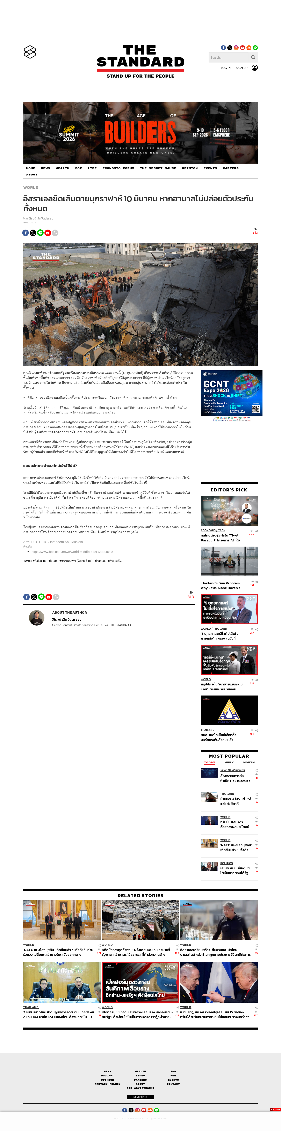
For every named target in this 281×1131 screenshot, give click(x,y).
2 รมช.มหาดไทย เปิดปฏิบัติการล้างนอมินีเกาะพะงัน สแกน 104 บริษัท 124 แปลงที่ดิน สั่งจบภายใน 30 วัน (58, 1014)
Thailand (220, 628)
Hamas (101, 561)
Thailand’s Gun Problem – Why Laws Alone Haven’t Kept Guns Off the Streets (222, 585)
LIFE (92, 168)
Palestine (40, 561)
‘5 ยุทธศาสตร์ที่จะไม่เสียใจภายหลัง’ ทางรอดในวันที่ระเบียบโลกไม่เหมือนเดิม (219, 636)
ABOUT (31, 174)
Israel (53, 561)
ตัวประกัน (115, 561)
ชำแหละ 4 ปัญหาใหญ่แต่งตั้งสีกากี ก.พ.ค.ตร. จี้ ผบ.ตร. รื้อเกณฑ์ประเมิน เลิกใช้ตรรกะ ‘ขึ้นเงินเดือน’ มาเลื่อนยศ (236, 801)
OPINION (190, 168)
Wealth (140, 1071)
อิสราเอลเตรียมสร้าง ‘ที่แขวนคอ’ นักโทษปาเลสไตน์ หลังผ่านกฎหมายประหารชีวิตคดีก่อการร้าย (215, 952)
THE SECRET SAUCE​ (158, 168)
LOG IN (226, 68)
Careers (140, 1080)
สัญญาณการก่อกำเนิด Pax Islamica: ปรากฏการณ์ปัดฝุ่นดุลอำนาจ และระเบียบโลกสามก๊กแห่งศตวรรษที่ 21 (235, 778)
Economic (208, 530)
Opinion (107, 1080)
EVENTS (210, 168)
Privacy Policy (108, 1084)
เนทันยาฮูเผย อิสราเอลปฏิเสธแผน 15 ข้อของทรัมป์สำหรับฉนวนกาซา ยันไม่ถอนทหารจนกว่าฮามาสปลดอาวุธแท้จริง (214, 1014)
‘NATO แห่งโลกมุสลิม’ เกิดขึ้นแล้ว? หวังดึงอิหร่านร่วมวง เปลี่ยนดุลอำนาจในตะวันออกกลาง (236, 847)
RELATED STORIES (141, 895)
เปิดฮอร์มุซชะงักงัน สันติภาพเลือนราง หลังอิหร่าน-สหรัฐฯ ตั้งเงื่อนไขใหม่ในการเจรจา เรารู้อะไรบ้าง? (137, 1014)
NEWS (45, 168)
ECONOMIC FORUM (118, 168)
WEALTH (62, 168)
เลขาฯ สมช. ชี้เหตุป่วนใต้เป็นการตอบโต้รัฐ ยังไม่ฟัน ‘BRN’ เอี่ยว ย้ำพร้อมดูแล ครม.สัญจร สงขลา (235, 870)
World (31, 187)
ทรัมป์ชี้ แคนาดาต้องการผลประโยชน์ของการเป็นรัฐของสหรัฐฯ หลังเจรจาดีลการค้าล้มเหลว (234, 824)
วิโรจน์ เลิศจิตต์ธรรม (41, 218)
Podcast (107, 1075)
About (140, 1084)
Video (140, 1075)
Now (173, 1075)
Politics (226, 863)
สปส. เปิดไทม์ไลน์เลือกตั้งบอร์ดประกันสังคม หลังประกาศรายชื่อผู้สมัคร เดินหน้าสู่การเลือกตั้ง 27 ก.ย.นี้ (220, 737)
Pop (173, 1071)
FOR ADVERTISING (140, 1088)
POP (78, 168)
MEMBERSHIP (140, 1097)
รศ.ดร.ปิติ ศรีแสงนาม (232, 770)
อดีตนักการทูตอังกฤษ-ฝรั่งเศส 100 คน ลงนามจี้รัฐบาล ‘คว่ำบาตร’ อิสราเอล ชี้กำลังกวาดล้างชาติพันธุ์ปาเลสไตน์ (136, 952)
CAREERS (231, 168)
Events (173, 1080)
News (107, 1071)
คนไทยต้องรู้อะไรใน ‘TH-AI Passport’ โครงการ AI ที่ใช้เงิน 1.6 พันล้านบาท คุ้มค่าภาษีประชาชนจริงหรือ (221, 537)
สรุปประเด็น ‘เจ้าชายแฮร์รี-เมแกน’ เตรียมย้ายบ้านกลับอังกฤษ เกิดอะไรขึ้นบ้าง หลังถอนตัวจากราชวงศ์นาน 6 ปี (222, 686)
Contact (173, 1084)
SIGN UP (241, 68)
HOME (30, 168)
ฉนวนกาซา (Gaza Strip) (77, 561)
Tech (221, 530)
